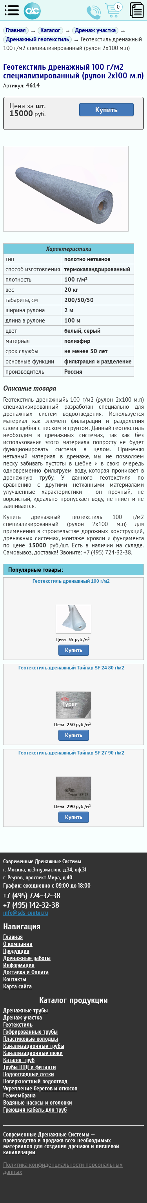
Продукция (16, 951)
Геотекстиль (18, 1024)
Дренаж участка (22, 1017)
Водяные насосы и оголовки (37, 1102)
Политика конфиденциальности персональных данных (63, 1168)
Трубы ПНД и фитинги (29, 1067)
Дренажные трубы (25, 1010)
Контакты (14, 979)
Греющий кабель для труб (35, 1110)
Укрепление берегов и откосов (40, 1088)
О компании (18, 944)
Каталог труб (18, 1060)
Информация (18, 965)
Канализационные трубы (33, 1046)
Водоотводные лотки (28, 1074)
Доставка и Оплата (26, 972)
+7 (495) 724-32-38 (94, 12)
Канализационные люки (33, 1053)
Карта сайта (17, 986)
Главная (13, 937)
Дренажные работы (27, 958)
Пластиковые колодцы (30, 1039)
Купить (106, 109)
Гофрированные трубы (30, 1032)
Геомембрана (19, 1095)
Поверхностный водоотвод (35, 1081)
